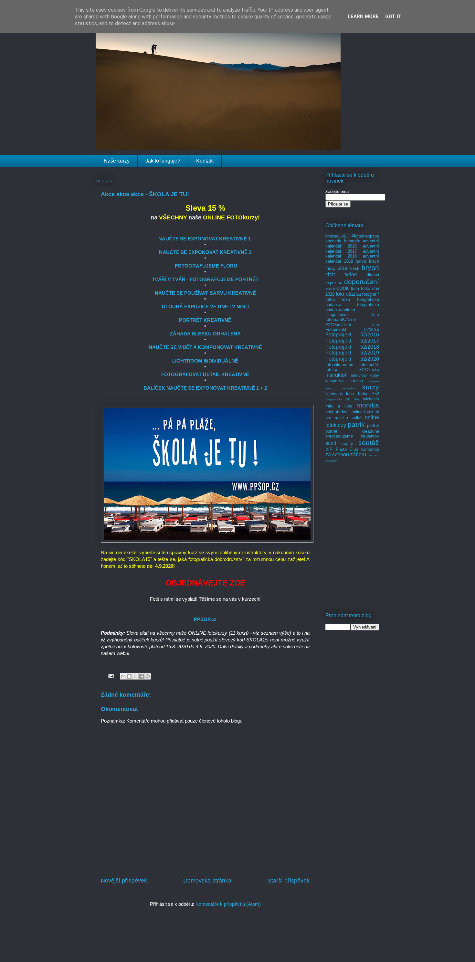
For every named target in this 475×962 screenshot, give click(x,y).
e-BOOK (341, 288)
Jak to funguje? (162, 161)
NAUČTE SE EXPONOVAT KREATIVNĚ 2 (205, 252)
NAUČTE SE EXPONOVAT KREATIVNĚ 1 (204, 238)
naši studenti (337, 411)
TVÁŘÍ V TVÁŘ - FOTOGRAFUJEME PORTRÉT (205, 279)
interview (359, 375)
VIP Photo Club (341, 449)
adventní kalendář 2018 (352, 254)
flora (355, 288)
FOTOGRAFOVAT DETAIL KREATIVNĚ (205, 374)
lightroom (333, 394)
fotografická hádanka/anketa (352, 307)
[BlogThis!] (129, 676)
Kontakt (205, 161)
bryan (370, 267)
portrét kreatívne (352, 431)
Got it (393, 16)
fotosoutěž (369, 364)
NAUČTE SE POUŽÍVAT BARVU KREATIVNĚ (205, 293)
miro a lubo (338, 406)
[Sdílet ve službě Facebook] (141, 676)
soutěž (368, 442)
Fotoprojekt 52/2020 (352, 359)
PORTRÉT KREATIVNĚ (205, 320)
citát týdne (341, 274)
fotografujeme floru (352, 314)
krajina (357, 380)
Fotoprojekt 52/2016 (352, 334)
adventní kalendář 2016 (352, 243)
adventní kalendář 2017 (352, 249)
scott (330, 443)
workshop (370, 449)
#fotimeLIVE (336, 236)
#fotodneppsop (365, 236)
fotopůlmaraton (339, 364)
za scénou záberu (345, 454)
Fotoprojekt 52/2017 (352, 341)
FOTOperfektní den (352, 324)
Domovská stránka (207, 880)
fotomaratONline (340, 319)
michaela (371, 399)
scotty (347, 443)
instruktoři (336, 375)
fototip (331, 369)
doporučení (361, 281)
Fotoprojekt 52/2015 (352, 329)
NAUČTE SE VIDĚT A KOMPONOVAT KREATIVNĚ (205, 347)
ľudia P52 (368, 393)
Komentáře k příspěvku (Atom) (228, 904)
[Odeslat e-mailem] (123, 676)
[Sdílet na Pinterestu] (147, 676)
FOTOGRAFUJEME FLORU (206, 266)
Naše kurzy (117, 161)
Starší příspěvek (289, 880)
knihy (374, 375)
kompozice (334, 381)
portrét (373, 425)
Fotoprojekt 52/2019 (352, 352)
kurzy (370, 387)
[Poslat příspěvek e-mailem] (110, 676)
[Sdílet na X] (135, 676)
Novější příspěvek (124, 880)
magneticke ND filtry (342, 399)
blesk (354, 268)
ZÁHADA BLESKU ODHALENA (205, 333)
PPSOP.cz (205, 619)
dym (328, 289)
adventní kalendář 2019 (352, 259)
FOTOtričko (369, 369)
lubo (350, 393)
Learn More (363, 16)
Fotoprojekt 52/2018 (352, 347)
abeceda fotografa (342, 240)
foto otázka (348, 294)
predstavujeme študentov (352, 436)
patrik (356, 424)
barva (361, 261)
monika (367, 405)
